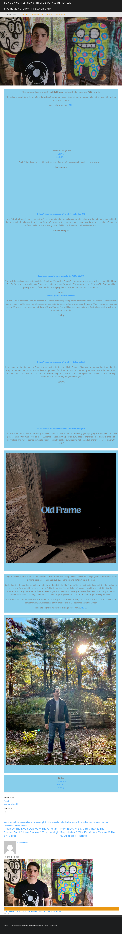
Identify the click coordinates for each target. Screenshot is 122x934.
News (30, 3)
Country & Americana (37, 9)
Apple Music (61, 157)
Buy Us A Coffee (15, 3)
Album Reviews (62, 3)
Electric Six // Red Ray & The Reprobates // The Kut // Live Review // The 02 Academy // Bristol (87, 832)
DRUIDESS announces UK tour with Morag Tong (43, 14)
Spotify (61, 154)
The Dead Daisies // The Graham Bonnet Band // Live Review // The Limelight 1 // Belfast (31, 832)
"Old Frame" (9, 822)
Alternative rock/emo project (27, 822)
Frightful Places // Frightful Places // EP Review (32, 912)
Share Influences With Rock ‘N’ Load (93, 822)
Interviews (43, 3)
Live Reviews (12, 9)
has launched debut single (65, 822)
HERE (70, 105)
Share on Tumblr (11, 804)
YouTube (61, 784)
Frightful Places (47, 822)
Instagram (61, 781)
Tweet (6, 801)
